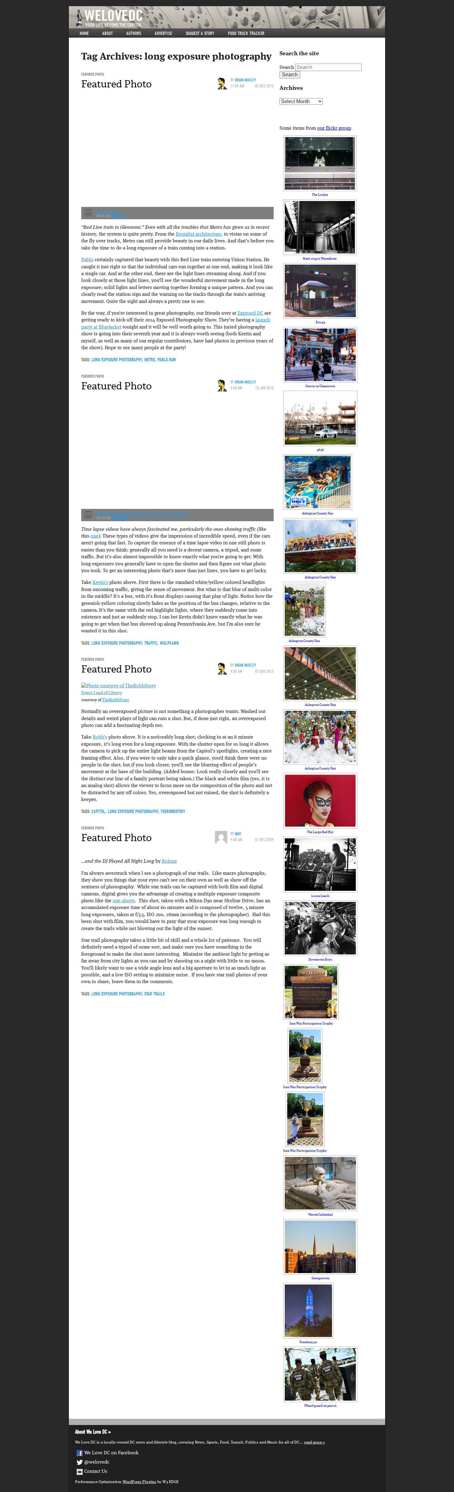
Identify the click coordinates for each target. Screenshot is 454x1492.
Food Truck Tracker (246, 33)
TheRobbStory (115, 700)
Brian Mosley (245, 80)
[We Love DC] (230, 19)
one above (124, 901)
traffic (151, 643)
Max (238, 833)
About (107, 33)
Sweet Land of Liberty (101, 693)
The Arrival (108, 212)
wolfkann (119, 518)
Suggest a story (200, 33)
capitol (98, 811)
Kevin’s (100, 582)
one (94, 536)
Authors (133, 33)
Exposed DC (250, 313)
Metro (149, 360)
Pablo (87, 260)
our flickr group (334, 128)
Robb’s (100, 737)
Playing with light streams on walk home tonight (142, 514)
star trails (154, 994)
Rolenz (169, 861)
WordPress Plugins (139, 1482)
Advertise (163, 33)
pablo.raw (120, 216)
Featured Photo (92, 74)
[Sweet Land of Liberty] (118, 686)
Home (84, 33)
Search (287, 67)
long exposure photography (116, 360)
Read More (313, 1442)
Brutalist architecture (198, 234)
